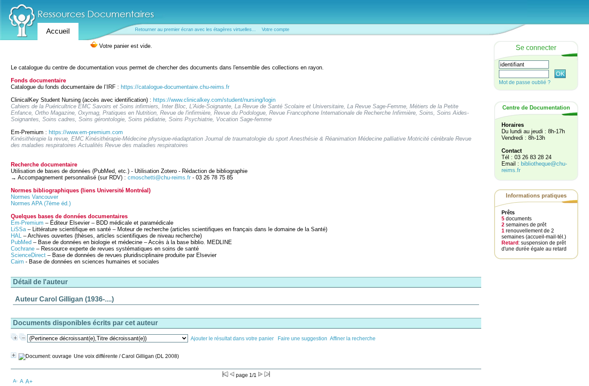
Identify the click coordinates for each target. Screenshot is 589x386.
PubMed (21, 242)
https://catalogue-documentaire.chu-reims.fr (175, 87)
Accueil (58, 31)
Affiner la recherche (353, 339)
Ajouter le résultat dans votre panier (232, 339)
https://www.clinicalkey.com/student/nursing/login (214, 100)
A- (15, 380)
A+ (29, 381)
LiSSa (18, 229)
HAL (17, 235)
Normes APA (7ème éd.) (41, 203)
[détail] (13, 355)
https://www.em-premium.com (86, 132)
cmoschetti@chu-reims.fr (159, 177)
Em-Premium (27, 223)
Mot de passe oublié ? (525, 82)
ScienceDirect (28, 255)
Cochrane (22, 248)
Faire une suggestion (302, 339)
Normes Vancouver (34, 197)
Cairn (17, 261)
